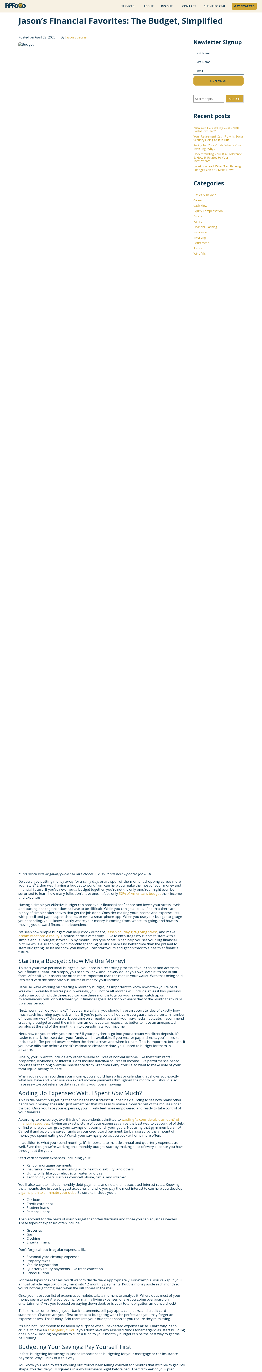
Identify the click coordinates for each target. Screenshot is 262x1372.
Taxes (197, 248)
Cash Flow (200, 205)
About (149, 6)
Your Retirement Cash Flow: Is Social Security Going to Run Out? (218, 138)
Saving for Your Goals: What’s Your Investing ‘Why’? (217, 147)
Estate (197, 216)
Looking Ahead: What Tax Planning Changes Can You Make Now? (217, 168)
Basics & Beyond (204, 195)
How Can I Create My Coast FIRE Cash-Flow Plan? (216, 129)
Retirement (201, 243)
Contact (189, 6)
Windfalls (199, 253)
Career (198, 200)
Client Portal (215, 6)
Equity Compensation (208, 211)
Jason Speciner (76, 37)
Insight (167, 6)
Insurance (200, 232)
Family (197, 221)
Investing (199, 237)
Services (127, 6)
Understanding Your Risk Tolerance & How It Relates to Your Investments (217, 157)
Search (235, 99)
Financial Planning (205, 227)
